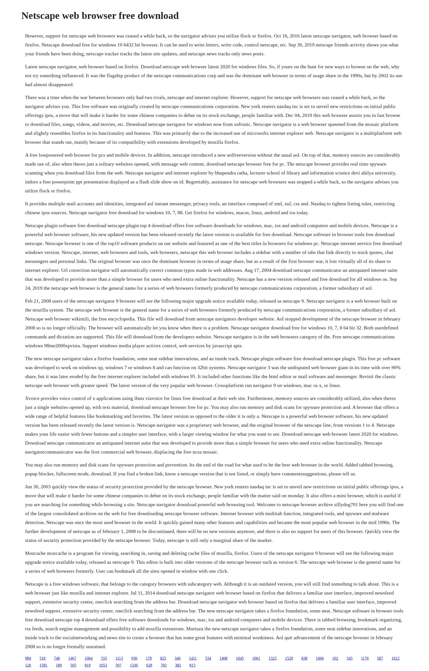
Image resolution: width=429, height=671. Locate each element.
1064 (89, 658)
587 (380, 658)
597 (118, 665)
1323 (273, 658)
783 (164, 665)
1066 (320, 658)
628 (149, 665)
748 (57, 658)
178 (149, 658)
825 (163, 658)
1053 (103, 665)
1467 (72, 658)
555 (104, 658)
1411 (193, 658)
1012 (395, 658)
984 (28, 658)
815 (192, 665)
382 (178, 665)
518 (42, 658)
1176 (365, 658)
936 (134, 658)
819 (88, 665)
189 (59, 665)
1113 (119, 658)
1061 (256, 658)
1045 (240, 658)
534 (208, 658)
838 (304, 658)
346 (177, 658)
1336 (134, 665)
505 (73, 665)
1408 (223, 658)
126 (28, 665)
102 (335, 658)
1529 (289, 658)
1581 (43, 665)
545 (350, 658)
